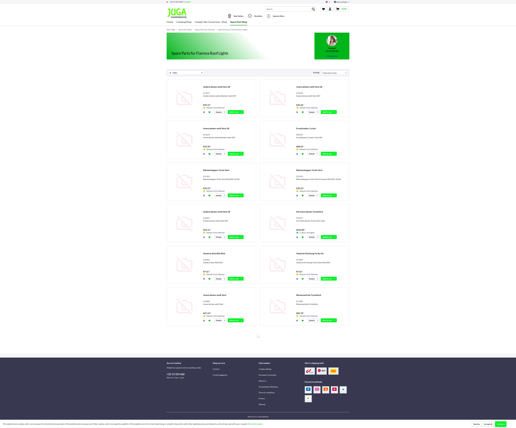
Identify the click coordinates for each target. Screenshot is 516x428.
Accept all (488, 424)
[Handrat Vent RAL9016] (184, 265)
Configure (501, 424)
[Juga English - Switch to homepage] (189, 8)
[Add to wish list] (210, 112)
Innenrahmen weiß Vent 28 (309, 86)
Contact (187, 2)
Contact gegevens (220, 375)
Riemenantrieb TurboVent (308, 295)
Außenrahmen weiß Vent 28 (216, 86)
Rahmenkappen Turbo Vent (216, 170)
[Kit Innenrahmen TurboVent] (277, 223)
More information (255, 424)
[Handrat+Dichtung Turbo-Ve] (277, 265)
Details (219, 112)
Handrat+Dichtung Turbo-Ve (310, 253)
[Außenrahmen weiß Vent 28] (184, 98)
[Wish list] (323, 9)
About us (262, 381)
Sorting (316, 72)
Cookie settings (265, 369)
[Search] (313, 9)
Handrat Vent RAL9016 (214, 253)
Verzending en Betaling (268, 387)
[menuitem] (290, 9)
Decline (476, 424)
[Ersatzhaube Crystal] (277, 140)
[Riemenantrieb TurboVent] (277, 306)
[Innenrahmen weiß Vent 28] (277, 98)
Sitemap (262, 404)
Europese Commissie (267, 375)
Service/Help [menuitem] (341, 2)
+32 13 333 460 (175, 374)
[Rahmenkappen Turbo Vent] (184, 181)
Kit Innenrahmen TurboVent (309, 211)
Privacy (262, 398)
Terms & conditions (267, 392)
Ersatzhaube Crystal (306, 128)
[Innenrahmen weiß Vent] (184, 306)
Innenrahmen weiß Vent (214, 295)
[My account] (330, 9)
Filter (174, 73)
